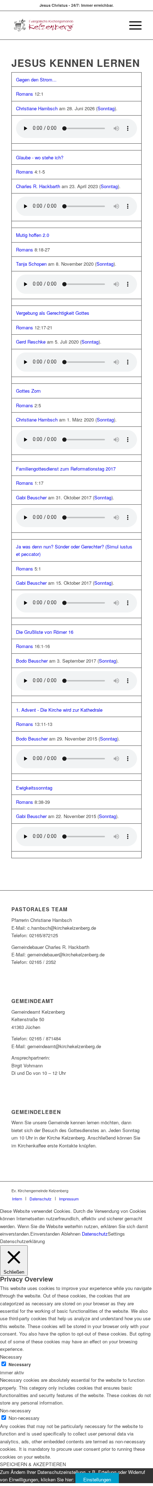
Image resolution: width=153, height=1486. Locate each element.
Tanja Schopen (31, 263)
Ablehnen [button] (70, 1233)
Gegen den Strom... (36, 79)
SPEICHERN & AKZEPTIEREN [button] (33, 1464)
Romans (24, 93)
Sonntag (106, 108)
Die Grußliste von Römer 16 (44, 631)
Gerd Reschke (31, 341)
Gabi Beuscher (31, 497)
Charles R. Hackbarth (38, 186)
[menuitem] (132, 25)
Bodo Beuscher (32, 660)
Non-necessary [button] (15, 1410)
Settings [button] (116, 1233)
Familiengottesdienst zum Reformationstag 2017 (66, 468)
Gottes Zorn (28, 390)
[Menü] (132, 25)
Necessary (20, 1365)
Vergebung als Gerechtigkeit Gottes (52, 312)
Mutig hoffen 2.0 (32, 235)
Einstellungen (97, 1479)
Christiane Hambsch (37, 108)
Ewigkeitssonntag (34, 787)
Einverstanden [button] (45, 1233)
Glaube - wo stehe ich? (39, 157)
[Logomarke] (63, 25)
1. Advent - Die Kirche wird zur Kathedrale (59, 709)
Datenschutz (95, 1233)
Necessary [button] (11, 1356)
